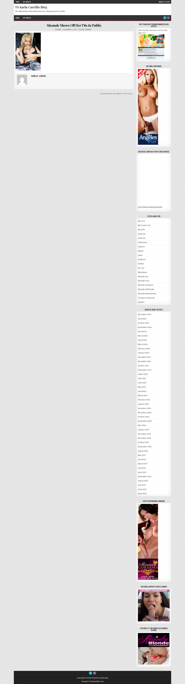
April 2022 (142, 340)
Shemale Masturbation (147, 294)
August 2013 (143, 481)
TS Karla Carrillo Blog (31, 7)
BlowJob (141, 230)
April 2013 (142, 494)
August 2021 (143, 374)
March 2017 (142, 464)
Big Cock (141, 221)
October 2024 (143, 323)
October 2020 (143, 417)
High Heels (142, 242)
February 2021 (144, 400)
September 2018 (144, 447)
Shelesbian (142, 272)
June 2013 (142, 489)
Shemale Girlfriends (146, 289)
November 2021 (144, 361)
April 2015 (142, 472)
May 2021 (142, 387)
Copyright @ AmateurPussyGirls (151, 207)
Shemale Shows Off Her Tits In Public (74, 25)
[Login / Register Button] (164, 17)
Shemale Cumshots (145, 285)
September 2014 (144, 476)
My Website (27, 2)
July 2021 (142, 378)
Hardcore (142, 238)
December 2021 (144, 357)
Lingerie (141, 247)
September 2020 (145, 421)
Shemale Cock (143, 281)
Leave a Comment (85, 29)
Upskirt (141, 302)
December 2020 (144, 408)
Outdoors (142, 259)
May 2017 (142, 455)
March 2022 (143, 344)
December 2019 (144, 434)
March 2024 (143, 336)
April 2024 (142, 331)
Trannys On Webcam (146, 298)
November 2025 (144, 314)
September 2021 (144, 370)
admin (59, 29)
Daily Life (142, 234)
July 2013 (142, 485)
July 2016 (142, 468)
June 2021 (142, 383)
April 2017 (142, 459)
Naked (140, 251)
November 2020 (144, 413)
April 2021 (142, 391)
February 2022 (144, 349)
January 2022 (143, 353)
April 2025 (142, 319)
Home (17, 2)
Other (140, 255)
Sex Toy (141, 268)
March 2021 (142, 395)
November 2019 (144, 438)
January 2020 (143, 430)
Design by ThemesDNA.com (93, 681)
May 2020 (142, 425)
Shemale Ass (143, 277)
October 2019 (143, 442)
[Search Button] (168, 17)
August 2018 (143, 451)
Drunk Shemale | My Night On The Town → (117, 94)
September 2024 (145, 327)
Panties (141, 264)
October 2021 (143, 366)
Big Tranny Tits (144, 225)
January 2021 (143, 404)
